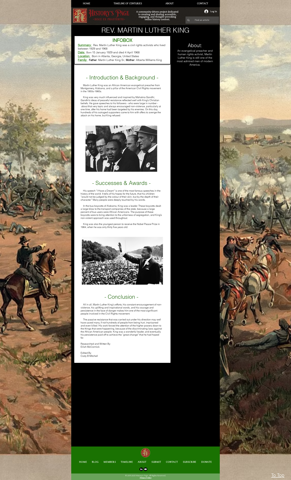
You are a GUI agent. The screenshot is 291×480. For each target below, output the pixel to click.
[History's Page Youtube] (145, 469)
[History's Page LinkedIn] (141, 469)
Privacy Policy (145, 478)
